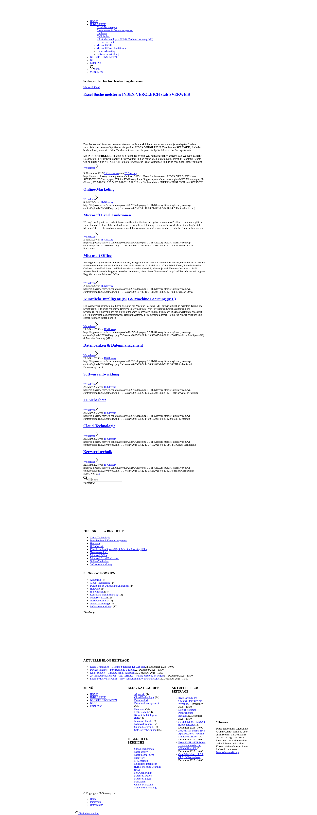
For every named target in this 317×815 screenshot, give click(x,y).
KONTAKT (96, 706)
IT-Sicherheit (94, 400)
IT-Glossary (130, 173)
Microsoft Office (97, 255)
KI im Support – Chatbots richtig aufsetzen (112, 672)
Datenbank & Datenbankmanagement (109, 585)
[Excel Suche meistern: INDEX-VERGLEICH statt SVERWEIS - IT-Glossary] (144, 138)
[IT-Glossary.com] (108, 15)
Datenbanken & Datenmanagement (113, 345)
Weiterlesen (89, 167)
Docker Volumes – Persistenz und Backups (112, 669)
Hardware (95, 543)
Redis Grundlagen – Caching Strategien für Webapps (117, 666)
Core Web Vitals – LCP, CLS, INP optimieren (190, 756)
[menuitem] (170, 21)
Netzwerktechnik (97, 452)
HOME (94, 694)
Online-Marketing (98, 189)
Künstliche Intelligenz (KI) (104, 594)
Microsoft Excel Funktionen (107, 215)
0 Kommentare (111, 173)
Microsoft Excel (91, 87)
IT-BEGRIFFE (98, 697)
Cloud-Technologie (99, 426)
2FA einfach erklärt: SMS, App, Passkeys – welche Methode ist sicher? (127, 675)
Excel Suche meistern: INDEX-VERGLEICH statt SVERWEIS (136, 94)
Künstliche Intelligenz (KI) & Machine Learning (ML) (129, 299)
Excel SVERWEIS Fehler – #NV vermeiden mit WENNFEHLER (124, 678)
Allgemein (95, 579)
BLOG (93, 703)
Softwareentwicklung (101, 374)
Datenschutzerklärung (227, 752)
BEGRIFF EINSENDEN (103, 700)
